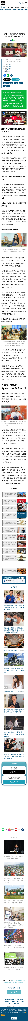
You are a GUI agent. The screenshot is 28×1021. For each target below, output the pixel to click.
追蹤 (12, 829)
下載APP (12, 1001)
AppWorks (6, 86)
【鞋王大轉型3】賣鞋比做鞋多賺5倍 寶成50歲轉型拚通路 (9, 537)
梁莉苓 (9, 66)
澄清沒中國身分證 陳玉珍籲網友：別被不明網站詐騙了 (9, 544)
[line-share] (8, 75)
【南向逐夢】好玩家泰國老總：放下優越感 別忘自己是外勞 (9, 495)
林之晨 (21, 83)
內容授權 (6, 1001)
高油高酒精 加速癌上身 (11, 650)
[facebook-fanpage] (13, 1006)
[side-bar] (26, 2)
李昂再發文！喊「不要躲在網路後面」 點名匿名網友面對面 (9, 558)
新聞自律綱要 (20, 1001)
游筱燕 (9, 64)
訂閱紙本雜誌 (3, 2)
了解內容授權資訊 (17, 982)
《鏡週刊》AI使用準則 (14, 1003)
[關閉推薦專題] (26, 503)
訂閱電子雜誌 (19, 999)
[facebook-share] (4, 75)
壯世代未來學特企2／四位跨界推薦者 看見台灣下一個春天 (9, 516)
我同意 (14, 1018)
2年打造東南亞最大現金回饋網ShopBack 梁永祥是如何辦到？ (9, 502)
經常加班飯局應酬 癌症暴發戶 (9, 571)
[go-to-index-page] (11, 40)
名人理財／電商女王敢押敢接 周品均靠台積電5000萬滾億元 (10, 551)
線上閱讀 (14, 992)
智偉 (8, 70)
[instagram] (16, 1006)
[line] (9, 1006)
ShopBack (10, 83)
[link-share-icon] (11, 75)
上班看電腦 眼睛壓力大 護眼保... (13, 691)
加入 (6, 829)
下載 (25, 829)
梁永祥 (16, 83)
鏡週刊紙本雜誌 (17, 980)
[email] (20, 1006)
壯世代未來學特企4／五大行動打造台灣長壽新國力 (9, 522)
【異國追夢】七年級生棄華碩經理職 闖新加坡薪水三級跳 (9, 509)
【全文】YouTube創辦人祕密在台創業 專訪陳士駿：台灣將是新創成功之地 (9, 530)
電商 (5, 83)
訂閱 (19, 829)
